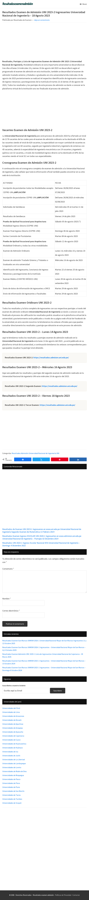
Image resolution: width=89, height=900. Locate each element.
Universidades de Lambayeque (14, 763)
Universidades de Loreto (11, 767)
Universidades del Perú (11, 708)
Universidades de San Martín (13, 791)
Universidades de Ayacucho (12, 732)
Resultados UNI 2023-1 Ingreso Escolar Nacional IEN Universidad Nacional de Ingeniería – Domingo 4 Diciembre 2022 (41, 544)
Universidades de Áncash (11, 720)
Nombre (6, 598)
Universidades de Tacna (11, 795)
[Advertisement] (44, 41)
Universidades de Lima (11, 712)
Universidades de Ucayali (11, 803)
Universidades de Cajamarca (13, 736)
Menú (84, 4)
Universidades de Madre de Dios (14, 771)
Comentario (8, 568)
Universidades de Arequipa (12, 728)
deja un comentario (42, 20)
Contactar (76, 895)
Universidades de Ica (10, 751)
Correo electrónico (11, 610)
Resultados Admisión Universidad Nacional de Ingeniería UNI (35, 453)
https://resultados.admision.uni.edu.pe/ (51, 357)
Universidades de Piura (11, 783)
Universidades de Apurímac (12, 724)
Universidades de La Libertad (13, 759)
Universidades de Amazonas (13, 716)
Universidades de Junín (11, 755)
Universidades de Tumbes (12, 799)
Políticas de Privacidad (63, 895)
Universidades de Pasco (11, 779)
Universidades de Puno (11, 787)
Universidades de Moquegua (13, 775)
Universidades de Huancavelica (14, 744)
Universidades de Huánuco (12, 747)
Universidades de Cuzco (11, 740)
